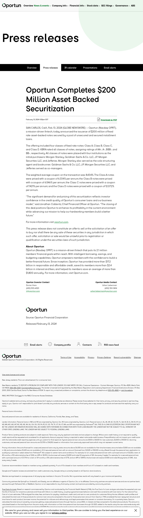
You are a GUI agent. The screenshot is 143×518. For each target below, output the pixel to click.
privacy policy (59, 513)
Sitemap (137, 357)
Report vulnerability (122, 357)
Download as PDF (109, 120)
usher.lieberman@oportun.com (103, 291)
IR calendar (71, 67)
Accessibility (79, 357)
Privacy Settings (104, 357)
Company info (59, 5)
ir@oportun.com (33, 291)
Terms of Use (65, 357)
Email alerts (110, 67)
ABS (133, 5)
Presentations (90, 67)
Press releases (50, 67)
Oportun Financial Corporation (21, 359)
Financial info (77, 5)
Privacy (91, 357)
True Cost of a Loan (9, 489)
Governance (121, 5)
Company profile (62, 344)
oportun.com (61, 222)
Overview (28, 5)
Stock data (92, 5)
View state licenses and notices (13, 375)
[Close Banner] (136, 511)
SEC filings (106, 5)
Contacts (87, 344)
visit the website (127, 390)
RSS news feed (111, 344)
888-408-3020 (15, 388)
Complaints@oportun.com (31, 388)
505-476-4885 (113, 390)
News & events (41, 5)
